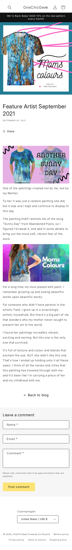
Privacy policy (16, 539)
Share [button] (11, 131)
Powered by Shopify (39, 534)
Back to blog (38, 395)
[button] (10, 7)
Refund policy (61, 534)
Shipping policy (58, 539)
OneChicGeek (20, 534)
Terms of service (37, 539)
